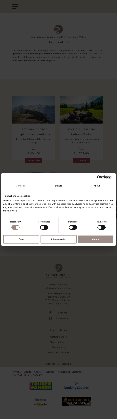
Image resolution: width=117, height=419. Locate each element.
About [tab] (97, 186)
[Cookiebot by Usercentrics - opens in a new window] (101, 177)
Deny (21, 239)
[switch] (44, 227)
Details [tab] (58, 186)
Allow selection (58, 239)
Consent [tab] (20, 186)
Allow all (95, 239)
